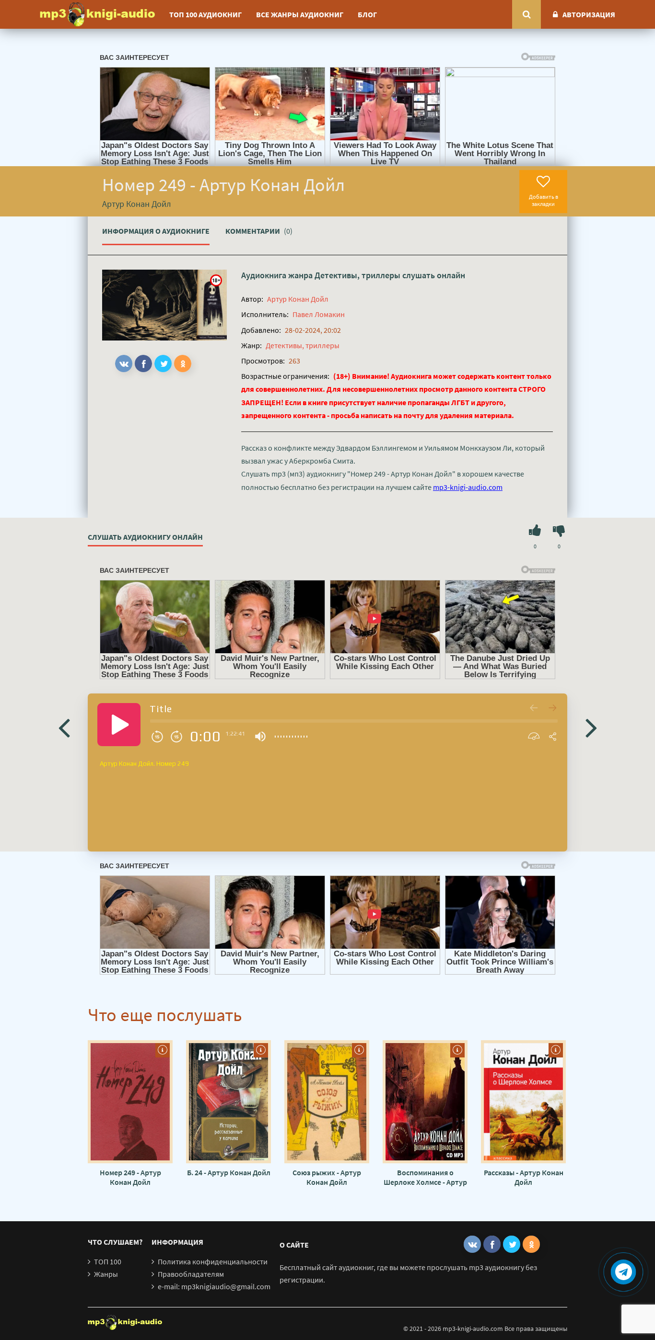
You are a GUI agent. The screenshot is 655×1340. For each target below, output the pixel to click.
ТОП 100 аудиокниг (205, 14)
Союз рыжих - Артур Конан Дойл (326, 1177)
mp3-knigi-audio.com (468, 487)
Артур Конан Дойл (297, 299)
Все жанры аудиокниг (299, 14)
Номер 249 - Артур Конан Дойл (130, 1177)
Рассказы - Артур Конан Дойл (523, 1177)
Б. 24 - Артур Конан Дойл (228, 1172)
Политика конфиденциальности (213, 1261)
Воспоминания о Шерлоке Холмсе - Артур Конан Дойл (425, 1177)
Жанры (106, 1274)
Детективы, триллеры (357, 275)
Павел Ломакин (318, 314)
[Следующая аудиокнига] (591, 727)
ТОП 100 (107, 1261)
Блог (367, 14)
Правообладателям (191, 1274)
